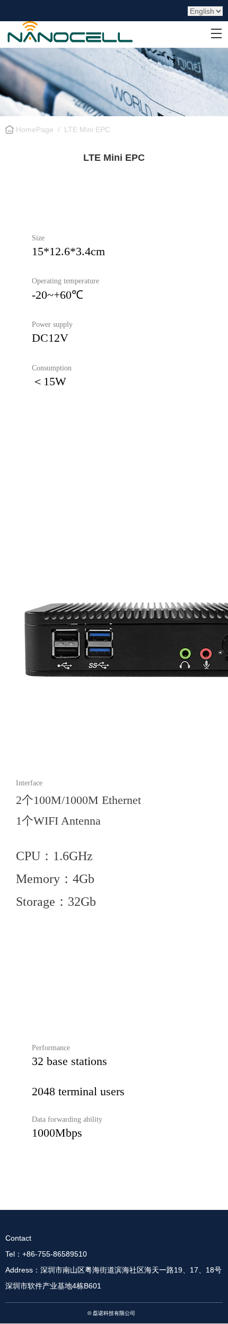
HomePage (35, 129)
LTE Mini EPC (87, 129)
